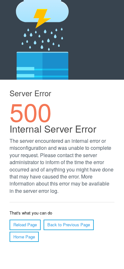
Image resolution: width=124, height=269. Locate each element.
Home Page (24, 237)
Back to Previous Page (68, 225)
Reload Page (25, 225)
